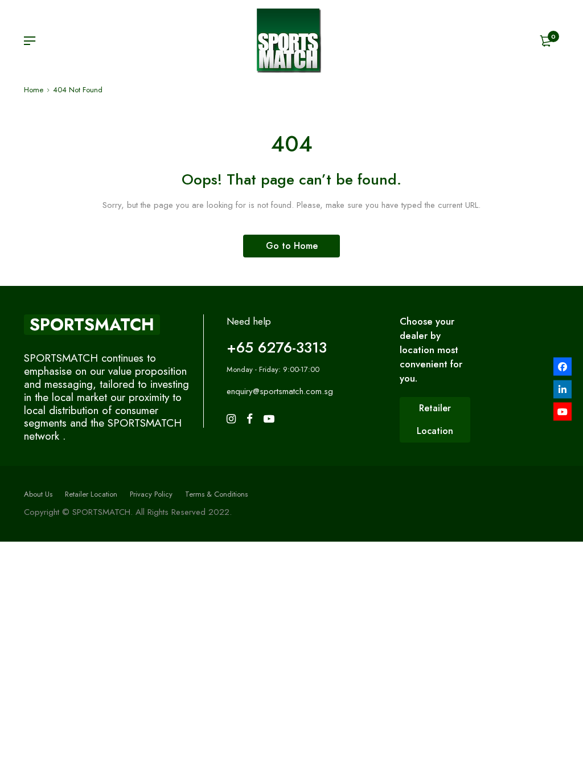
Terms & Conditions (216, 494)
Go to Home (292, 245)
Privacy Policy (151, 494)
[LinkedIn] (562, 389)
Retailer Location (91, 494)
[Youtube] (562, 412)
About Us (38, 494)
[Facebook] (562, 367)
